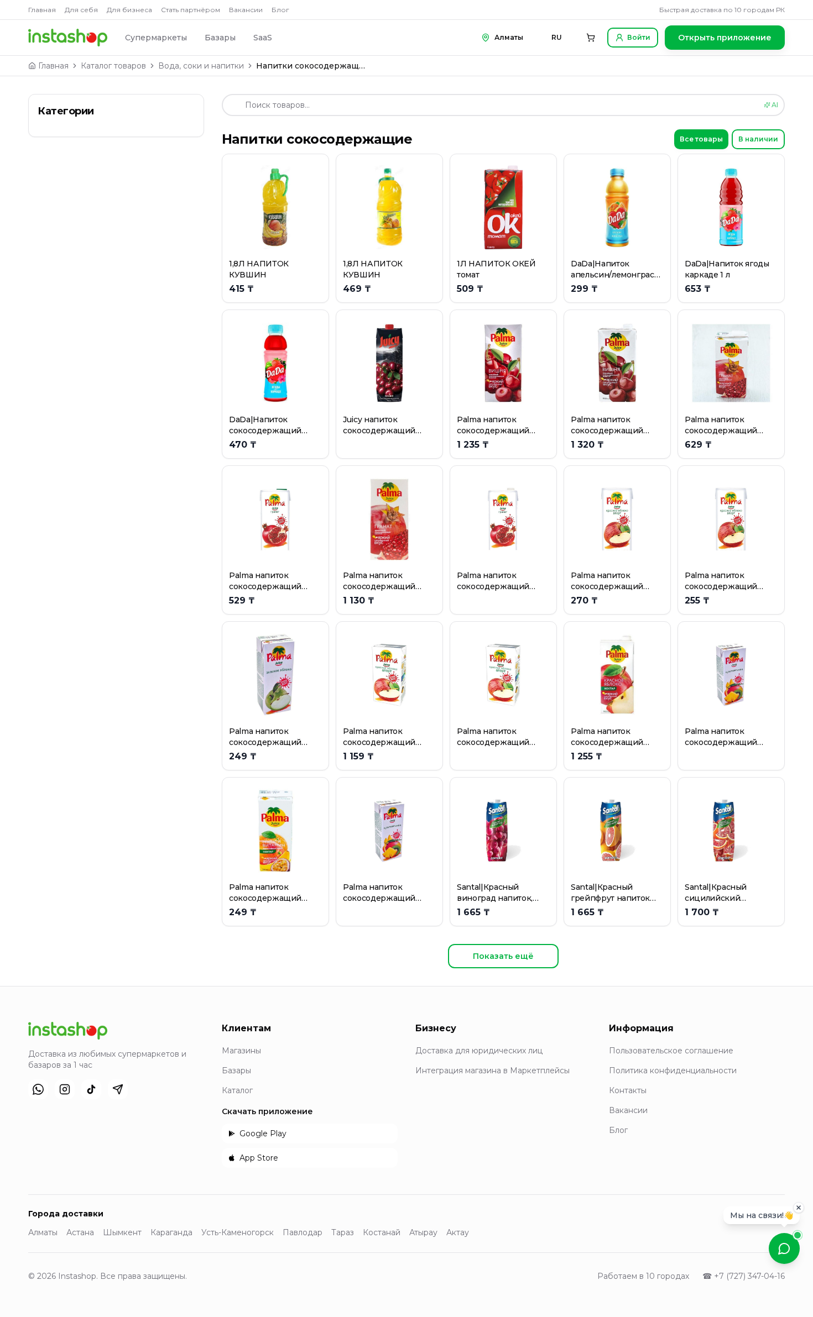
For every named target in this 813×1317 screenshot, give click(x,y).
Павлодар (302, 1232)
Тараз (342, 1232)
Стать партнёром (190, 10)
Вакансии (246, 10)
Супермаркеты (156, 38)
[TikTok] (91, 1089)
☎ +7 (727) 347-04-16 (743, 1276)
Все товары (701, 139)
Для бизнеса (129, 10)
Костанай (381, 1232)
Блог (280, 10)
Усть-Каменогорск (237, 1232)
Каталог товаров (113, 66)
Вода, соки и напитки (201, 66)
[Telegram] (118, 1089)
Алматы (43, 1232)
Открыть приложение (725, 38)
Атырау (423, 1232)
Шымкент (122, 1232)
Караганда (171, 1232)
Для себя (81, 10)
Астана (80, 1232)
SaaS (262, 38)
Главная (42, 10)
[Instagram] (65, 1089)
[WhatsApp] (38, 1089)
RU (556, 37)
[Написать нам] (784, 1248)
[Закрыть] (798, 1209)
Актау (457, 1232)
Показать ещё (503, 956)
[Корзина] (591, 38)
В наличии (758, 139)
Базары (220, 38)
